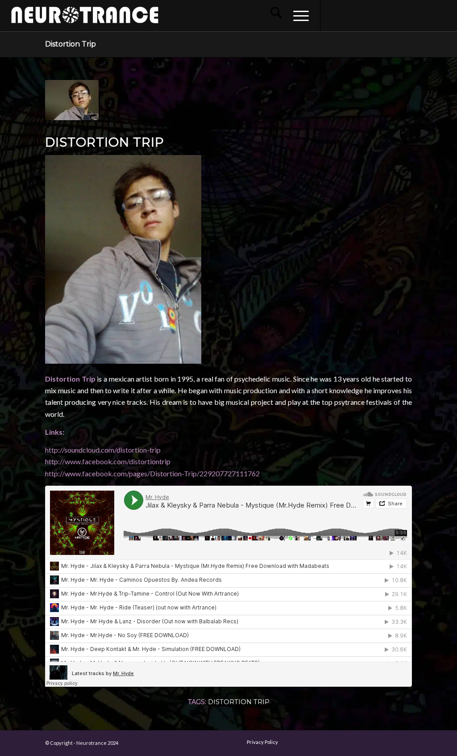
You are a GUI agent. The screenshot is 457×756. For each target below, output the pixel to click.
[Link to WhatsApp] (414, 15)
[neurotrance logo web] (85, 20)
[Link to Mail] (401, 15)
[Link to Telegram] (428, 15)
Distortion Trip (70, 44)
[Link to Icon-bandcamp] (441, 15)
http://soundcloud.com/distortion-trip (103, 449)
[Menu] (298, 15)
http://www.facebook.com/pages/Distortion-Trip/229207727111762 (152, 473)
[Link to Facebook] (334, 15)
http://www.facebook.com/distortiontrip (107, 461)
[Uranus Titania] (7, 378)
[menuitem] (276, 15)
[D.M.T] (450, 378)
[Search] (276, 15)
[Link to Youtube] (361, 15)
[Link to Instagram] (347, 15)
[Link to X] (374, 15)
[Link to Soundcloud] (388, 15)
